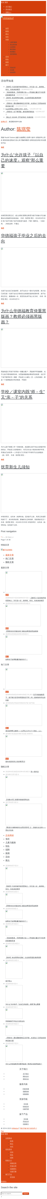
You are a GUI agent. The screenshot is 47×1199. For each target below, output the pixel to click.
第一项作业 (35, 772)
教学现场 (13, 49)
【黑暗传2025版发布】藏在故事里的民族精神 (21, 631)
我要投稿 (26, 1091)
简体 (2, 2)
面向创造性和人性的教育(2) (15, 761)
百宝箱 (12, 70)
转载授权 (26, 1094)
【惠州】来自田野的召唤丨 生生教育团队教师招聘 (23, 98)
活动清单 (13, 72)
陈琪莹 (23, 129)
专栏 (2, 147)
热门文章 (9, 558)
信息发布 (8, 1149)
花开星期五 (13, 54)
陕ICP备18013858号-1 (28, 1128)
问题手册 (26, 1109)
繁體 (6, 2)
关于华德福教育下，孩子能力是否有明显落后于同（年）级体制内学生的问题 (25, 697)
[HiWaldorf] (7, 18)
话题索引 (26, 1124)
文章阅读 (8, 1138)
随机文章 (9, 562)
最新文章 (9, 555)
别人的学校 (13, 44)
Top (2, 1131)
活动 (7, 857)
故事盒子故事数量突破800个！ (16, 659)
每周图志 (13, 51)
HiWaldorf (15, 1128)
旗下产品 (8, 1174)
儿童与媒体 (13, 42)
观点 (7, 860)
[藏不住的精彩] (6, 550)
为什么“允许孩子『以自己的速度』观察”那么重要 (22, 160)
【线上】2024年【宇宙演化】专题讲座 (19, 117)
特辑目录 (26, 1106)
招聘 (7, 849)
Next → (10, 537)
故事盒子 (4, 122)
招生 (7, 846)
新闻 (7, 853)
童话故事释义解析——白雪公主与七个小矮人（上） (23, 731)
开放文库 (13, 67)
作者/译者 (26, 1089)
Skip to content (6, 24)
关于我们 (26, 1074)
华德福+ (4, 1181)
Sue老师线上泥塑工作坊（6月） (17, 109)
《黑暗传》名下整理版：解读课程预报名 (19, 112)
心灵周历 (13, 47)
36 (6, 537)
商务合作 (26, 1076)
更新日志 (26, 1079)
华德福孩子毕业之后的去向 (15, 1021)
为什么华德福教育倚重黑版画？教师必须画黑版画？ (23, 316)
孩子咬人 (8, 981)
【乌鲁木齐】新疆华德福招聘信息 (17, 799)
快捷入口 (8, 1160)
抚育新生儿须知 (15, 467)
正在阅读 (9, 835)
